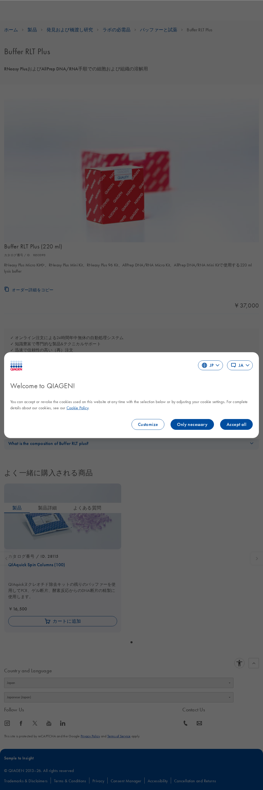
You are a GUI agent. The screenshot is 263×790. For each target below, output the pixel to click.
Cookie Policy (77, 407)
